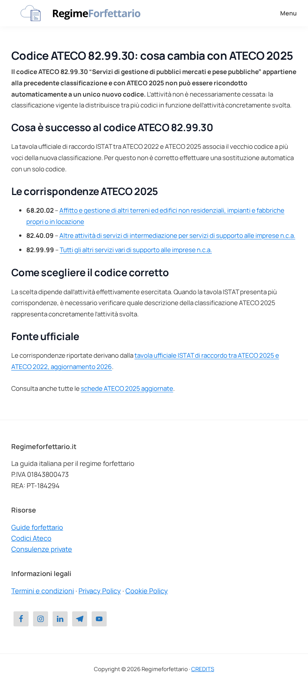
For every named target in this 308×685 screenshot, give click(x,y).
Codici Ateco (31, 538)
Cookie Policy (146, 590)
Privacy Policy (100, 590)
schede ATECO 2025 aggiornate (127, 388)
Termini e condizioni (42, 590)
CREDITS (202, 669)
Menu (288, 13)
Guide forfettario (37, 527)
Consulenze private (41, 548)
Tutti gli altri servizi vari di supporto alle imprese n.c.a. (136, 249)
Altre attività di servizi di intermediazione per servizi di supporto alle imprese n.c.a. (177, 235)
